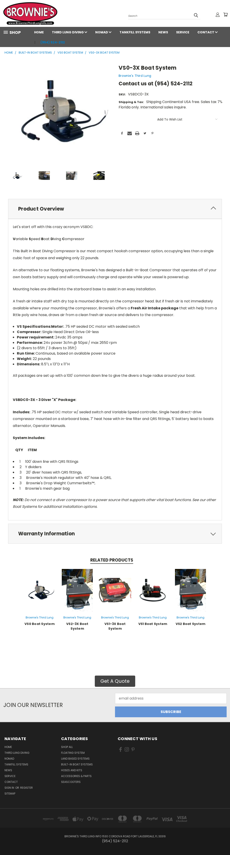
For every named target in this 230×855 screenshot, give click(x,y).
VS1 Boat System (152, 624)
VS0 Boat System (39, 624)
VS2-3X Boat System (77, 626)
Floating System (73, 753)
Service (182, 32)
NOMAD (102, 32)
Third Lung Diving (68, 32)
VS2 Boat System (191, 624)
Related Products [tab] (111, 560)
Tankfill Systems (134, 32)
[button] (115, 681)
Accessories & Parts (76, 776)
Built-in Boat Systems (77, 764)
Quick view (39, 590)
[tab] (115, 209)
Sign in (9, 788)
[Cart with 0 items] (225, 14)
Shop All (67, 747)
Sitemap (9, 793)
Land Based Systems (75, 758)
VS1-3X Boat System (115, 626)
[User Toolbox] (217, 14)
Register (26, 788)
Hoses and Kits (71, 770)
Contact (206, 32)
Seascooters (71, 782)
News (163, 32)
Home (39, 32)
